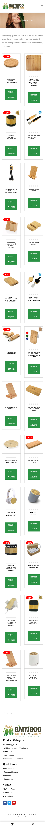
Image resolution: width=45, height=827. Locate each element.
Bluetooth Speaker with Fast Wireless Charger (11, 568)
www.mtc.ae (8, 796)
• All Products (8, 769)
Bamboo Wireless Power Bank (34, 461)
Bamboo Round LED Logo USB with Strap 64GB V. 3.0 (34, 300)
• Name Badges (9, 755)
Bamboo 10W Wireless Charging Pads (11, 80)
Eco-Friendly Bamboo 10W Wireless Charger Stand (11, 678)
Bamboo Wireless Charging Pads (11, 461)
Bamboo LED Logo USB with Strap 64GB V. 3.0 (34, 137)
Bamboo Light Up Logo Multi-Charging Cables (11, 190)
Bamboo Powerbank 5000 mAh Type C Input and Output (11, 300)
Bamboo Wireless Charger (11, 408)
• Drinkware (7, 752)
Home (14, 20)
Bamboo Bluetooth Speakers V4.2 (11, 137)
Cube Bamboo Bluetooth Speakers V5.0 (33, 622)
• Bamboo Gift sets (10, 772)
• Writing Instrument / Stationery (15, 748)
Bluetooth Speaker (34, 513)
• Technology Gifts (10, 745)
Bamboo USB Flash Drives (11, 353)
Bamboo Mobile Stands (34, 190)
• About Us (7, 776)
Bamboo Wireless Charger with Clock (34, 408)
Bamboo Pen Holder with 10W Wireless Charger (11, 245)
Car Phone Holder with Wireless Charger (11, 623)
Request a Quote (11, 94)
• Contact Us (8, 779)
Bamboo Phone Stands (34, 243)
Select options (11, 366)
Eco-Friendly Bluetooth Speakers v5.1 (33, 677)
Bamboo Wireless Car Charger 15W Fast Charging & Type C (34, 354)
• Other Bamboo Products (13, 759)
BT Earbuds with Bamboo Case (34, 566)
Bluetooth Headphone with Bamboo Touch (11, 514)
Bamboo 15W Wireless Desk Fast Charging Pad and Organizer (33, 82)
